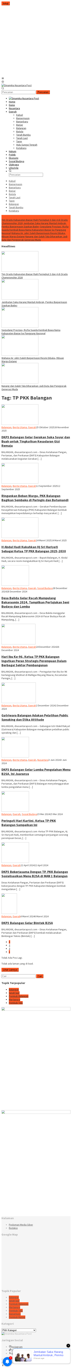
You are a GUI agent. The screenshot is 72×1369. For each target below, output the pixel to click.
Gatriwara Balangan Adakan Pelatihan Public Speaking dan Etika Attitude (34, 717)
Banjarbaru (15, 1313)
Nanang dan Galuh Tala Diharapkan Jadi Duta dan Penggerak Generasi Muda (34, 238)
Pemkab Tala (16, 1002)
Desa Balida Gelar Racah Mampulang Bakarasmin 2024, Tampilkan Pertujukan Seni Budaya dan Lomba (35, 602)
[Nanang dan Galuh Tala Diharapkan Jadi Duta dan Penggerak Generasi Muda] (19, 382)
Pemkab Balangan (18, 996)
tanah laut (14, 992)
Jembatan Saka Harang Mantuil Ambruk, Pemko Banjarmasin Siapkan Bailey (34, 225)
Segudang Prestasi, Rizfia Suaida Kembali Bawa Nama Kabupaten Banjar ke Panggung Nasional (34, 230)
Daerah (32, 427)
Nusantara (42, 760)
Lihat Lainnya (10, 969)
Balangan (6, 427)
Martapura (14, 999)
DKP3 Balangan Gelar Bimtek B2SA (27, 923)
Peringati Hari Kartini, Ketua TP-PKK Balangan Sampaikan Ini (28, 823)
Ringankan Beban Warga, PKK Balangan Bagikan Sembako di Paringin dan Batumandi (34, 498)
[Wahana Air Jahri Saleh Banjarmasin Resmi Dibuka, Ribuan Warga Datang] (19, 354)
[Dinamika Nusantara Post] (16, 85)
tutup (5, 3)
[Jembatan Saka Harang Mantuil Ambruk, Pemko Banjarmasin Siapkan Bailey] (19, 298)
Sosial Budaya (45, 588)
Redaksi (13, 1228)
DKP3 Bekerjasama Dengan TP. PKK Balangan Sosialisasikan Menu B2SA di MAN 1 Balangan (34, 874)
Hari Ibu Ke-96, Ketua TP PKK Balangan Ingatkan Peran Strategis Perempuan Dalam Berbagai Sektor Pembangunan (33, 661)
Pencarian (43, 92)
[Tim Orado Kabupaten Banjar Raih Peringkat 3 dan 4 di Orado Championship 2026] (19, 270)
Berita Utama (20, 427)
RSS (13, 1353)
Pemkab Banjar (17, 1317)
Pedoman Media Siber (21, 1224)
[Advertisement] (36, 41)
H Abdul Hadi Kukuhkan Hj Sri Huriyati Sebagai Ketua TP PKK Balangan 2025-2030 (33, 549)
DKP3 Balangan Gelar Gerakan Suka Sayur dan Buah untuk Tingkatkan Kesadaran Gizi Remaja (35, 441)
